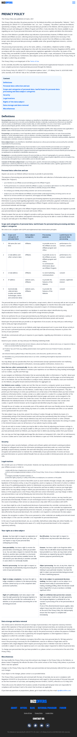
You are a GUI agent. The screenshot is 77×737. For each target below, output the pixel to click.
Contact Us (38, 718)
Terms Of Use (28, 713)
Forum (63, 707)
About (14, 707)
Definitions (7, 82)
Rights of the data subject (13, 102)
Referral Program (47, 707)
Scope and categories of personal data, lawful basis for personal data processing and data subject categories (31, 90)
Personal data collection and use (16, 86)
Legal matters (9, 98)
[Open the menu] (74, 2)
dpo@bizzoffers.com (64, 690)
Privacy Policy (39, 713)
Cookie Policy (49, 713)
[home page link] (7, 3)
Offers (23, 707)
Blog (32, 707)
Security (6, 95)
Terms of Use (34, 61)
